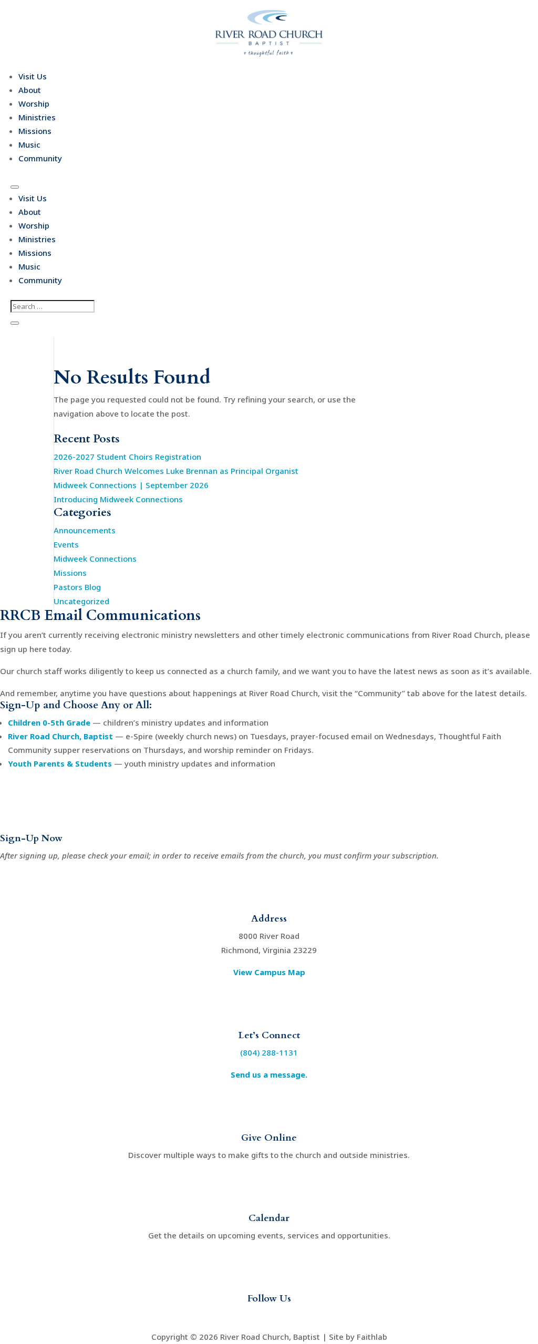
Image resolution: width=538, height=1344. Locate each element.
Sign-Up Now (31, 838)
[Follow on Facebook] (248, 1317)
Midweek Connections (95, 558)
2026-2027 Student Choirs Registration (127, 456)
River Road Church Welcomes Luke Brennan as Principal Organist (176, 471)
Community (40, 158)
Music (29, 144)
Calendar (269, 1218)
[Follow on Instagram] (290, 1317)
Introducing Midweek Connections (118, 499)
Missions (34, 131)
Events (66, 544)
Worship (33, 103)
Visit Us (32, 76)
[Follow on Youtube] (269, 1317)
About (29, 90)
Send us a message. (269, 1074)
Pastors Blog (77, 587)
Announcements (85, 530)
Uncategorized (81, 601)
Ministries (37, 117)
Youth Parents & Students (60, 763)
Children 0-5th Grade (49, 722)
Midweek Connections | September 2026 (131, 485)
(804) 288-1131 (269, 1052)
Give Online (269, 1137)
